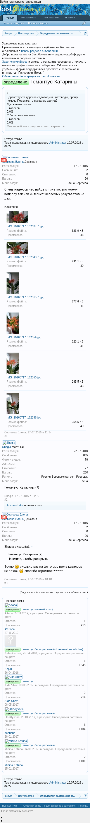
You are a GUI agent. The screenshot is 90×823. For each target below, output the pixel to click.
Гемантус (27, 681)
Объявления (10, 76)
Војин (8, 669)
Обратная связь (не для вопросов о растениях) (49, 805)
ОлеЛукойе (12, 717)
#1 (5, 436)
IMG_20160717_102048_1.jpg (25, 257)
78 (86, 459)
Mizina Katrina (14, 749)
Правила (70, 17)
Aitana (9, 613)
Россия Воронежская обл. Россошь (64, 476)
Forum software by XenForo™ (17, 811)
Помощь (83, 805)
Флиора (10, 629)
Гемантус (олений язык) (37, 609)
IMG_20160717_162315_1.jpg (25, 297)
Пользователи (51, 17)
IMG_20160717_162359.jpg (24, 337)
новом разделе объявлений (39, 51)
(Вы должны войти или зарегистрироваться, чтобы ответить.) (54, 592)
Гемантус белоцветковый (38, 713)
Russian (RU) (9, 805)
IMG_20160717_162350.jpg (24, 377)
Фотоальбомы (28, 17)
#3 (5, 583)
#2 (5, 499)
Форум (10, 17)
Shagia (6, 447)
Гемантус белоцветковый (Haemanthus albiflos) (52, 649)
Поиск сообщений (14, 23)
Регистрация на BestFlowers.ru (39, 76)
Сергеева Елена (13, 161)
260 (85, 472)
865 (85, 455)
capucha (10, 733)
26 (86, 178)
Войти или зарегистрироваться (20, 1)
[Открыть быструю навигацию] (85, 33)
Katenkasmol (13, 653)
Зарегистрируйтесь (15, 61)
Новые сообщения (38, 23)
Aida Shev (11, 685)
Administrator (57, 142)
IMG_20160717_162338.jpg (24, 417)
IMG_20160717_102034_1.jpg (25, 226)
